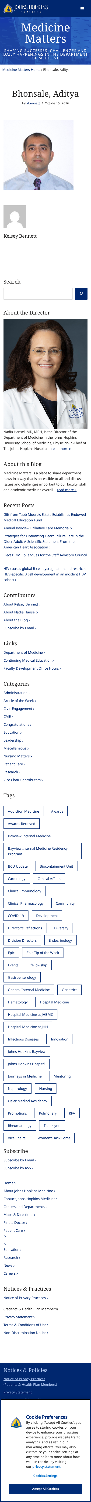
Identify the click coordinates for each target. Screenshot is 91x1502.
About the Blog (16, 620)
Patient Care (13, 764)
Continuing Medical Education (28, 660)
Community (65, 903)
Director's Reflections (25, 928)
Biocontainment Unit (56, 866)
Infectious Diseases (23, 1039)
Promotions (17, 1113)
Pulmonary (48, 1113)
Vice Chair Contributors (22, 779)
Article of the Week (19, 700)
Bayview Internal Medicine (29, 836)
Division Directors (22, 940)
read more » (61, 448)
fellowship (39, 965)
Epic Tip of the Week (43, 952)
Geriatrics (69, 989)
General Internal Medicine (29, 989)
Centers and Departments (24, 1206)
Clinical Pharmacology (26, 903)
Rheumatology (20, 1125)
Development (47, 915)
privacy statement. (46, 1466)
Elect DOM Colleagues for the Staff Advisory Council (45, 555)
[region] (45, 1450)
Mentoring (62, 1076)
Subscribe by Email (19, 628)
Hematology (18, 1002)
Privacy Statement (18, 1316)
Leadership (12, 740)
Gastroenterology (22, 977)
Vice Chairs (16, 1138)
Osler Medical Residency (27, 1100)
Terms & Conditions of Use (25, 1324)
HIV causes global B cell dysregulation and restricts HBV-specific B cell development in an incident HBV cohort (45, 574)
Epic (11, 952)
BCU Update (18, 866)
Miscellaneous (15, 748)
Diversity (61, 928)
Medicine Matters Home (21, 69)
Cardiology (16, 878)
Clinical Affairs (49, 878)
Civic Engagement (18, 708)
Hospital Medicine (54, 1002)
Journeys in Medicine (25, 1076)
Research (11, 772)
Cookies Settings (45, 1476)
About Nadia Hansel (19, 612)
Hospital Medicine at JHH (28, 1026)
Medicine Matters (45, 33)
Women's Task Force (54, 1138)
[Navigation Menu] (82, 8)
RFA (72, 1113)
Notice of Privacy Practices (25, 1297)
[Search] (81, 294)
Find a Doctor (14, 1222)
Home (8, 1182)
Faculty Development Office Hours (31, 668)
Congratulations (16, 724)
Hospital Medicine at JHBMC (30, 1014)
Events (13, 965)
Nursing (45, 1088)
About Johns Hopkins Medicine (28, 1190)
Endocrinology (60, 940)
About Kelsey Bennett (21, 604)
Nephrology (17, 1088)
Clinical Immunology (24, 891)
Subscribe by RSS (17, 1168)
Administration (16, 692)
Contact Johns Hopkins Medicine (29, 1198)
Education (11, 732)
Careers (10, 1273)
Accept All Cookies (45, 1489)
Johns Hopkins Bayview (27, 1051)
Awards (57, 811)
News (8, 1265)
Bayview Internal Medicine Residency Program (38, 851)
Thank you (52, 1125)
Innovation (59, 1039)
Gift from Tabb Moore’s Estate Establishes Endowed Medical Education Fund (45, 517)
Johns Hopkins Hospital (26, 1063)
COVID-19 (16, 915)
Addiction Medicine (23, 811)
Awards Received (21, 823)
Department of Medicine (23, 652)
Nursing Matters (17, 756)
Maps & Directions (18, 1214)
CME (7, 716)
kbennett (33, 103)
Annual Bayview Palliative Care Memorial (37, 528)
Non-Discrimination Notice (25, 1332)
